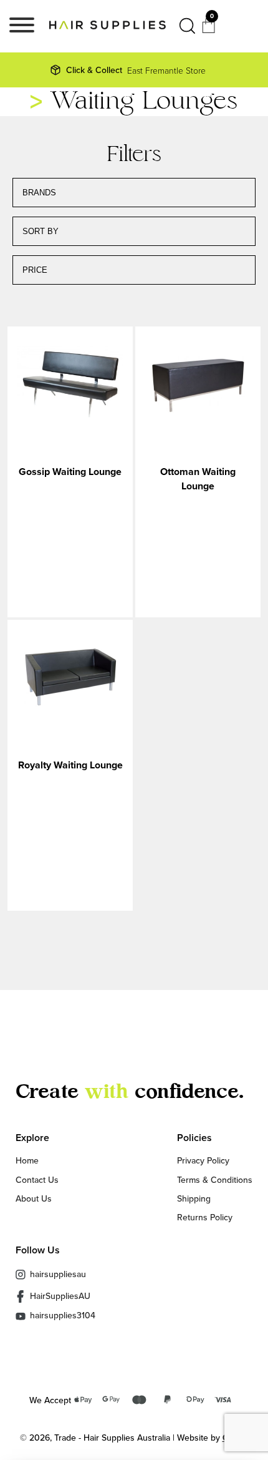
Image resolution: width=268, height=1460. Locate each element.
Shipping (194, 1198)
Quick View (70, 384)
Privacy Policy (203, 1160)
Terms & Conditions (214, 1179)
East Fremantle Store (136, 70)
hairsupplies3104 (62, 1316)
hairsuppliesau (58, 1274)
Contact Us (37, 1179)
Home (27, 1160)
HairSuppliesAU (60, 1296)
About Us (34, 1198)
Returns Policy (204, 1217)
